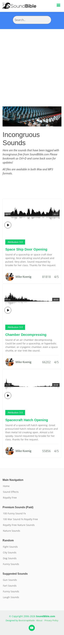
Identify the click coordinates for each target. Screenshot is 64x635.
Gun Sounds (10, 580)
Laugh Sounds (11, 597)
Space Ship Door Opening (26, 249)
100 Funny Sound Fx (14, 513)
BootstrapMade (27, 620)
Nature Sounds (11, 531)
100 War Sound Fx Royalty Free (20, 519)
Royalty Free (10, 497)
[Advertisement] (32, 63)
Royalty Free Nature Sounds (19, 525)
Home (6, 486)
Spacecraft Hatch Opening (26, 420)
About (39, 620)
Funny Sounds (11, 564)
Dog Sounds (10, 558)
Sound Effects (11, 492)
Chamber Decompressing (25, 335)
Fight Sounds (10, 547)
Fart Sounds (10, 586)
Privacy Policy (51, 620)
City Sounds (9, 552)
